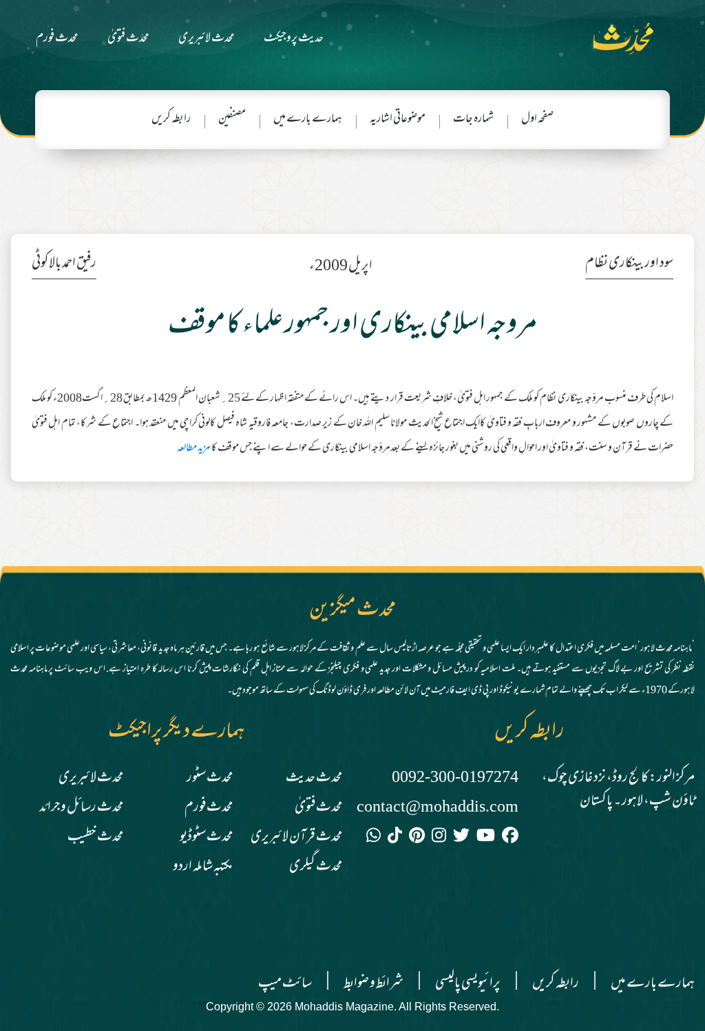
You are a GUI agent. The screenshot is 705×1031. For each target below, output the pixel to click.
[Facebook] (510, 837)
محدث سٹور (210, 778)
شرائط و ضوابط (373, 984)
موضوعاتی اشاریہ (397, 119)
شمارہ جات (473, 119)
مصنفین (232, 119)
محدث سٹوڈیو (206, 837)
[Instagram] (439, 837)
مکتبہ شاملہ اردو (203, 867)
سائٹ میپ (285, 984)
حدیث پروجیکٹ (294, 38)
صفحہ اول (537, 119)
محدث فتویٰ (128, 38)
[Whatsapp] (373, 837)
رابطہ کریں (171, 119)
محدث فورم (57, 38)
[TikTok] (395, 837)
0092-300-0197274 (455, 778)
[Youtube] (485, 837)
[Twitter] (461, 837)
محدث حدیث (314, 778)
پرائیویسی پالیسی (468, 984)
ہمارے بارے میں (307, 119)
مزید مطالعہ (194, 448)
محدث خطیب (95, 837)
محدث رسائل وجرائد (81, 808)
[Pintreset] (417, 837)
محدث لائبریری (206, 38)
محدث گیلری (315, 867)
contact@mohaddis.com (437, 808)
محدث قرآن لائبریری (296, 837)
